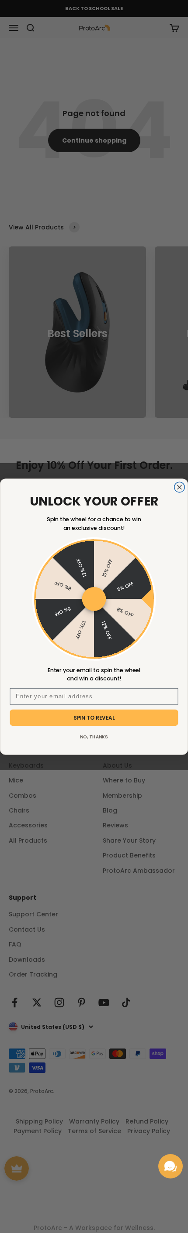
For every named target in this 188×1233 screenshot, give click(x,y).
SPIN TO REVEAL (94, 717)
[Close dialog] (179, 487)
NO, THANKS (94, 736)
